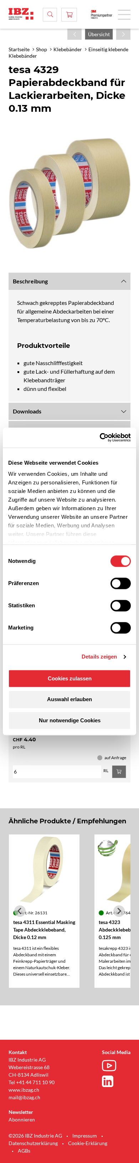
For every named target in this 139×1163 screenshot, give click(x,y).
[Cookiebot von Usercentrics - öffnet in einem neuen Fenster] (100, 437)
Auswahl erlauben (69, 700)
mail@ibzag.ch (24, 1097)
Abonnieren (22, 1119)
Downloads (27, 411)
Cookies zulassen (70, 678)
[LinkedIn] (111, 1081)
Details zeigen (99, 657)
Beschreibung (30, 281)
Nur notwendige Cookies (70, 720)
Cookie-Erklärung (87, 1143)
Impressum (84, 1136)
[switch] (120, 583)
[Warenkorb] (69, 14)
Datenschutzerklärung (33, 1143)
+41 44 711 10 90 (35, 1082)
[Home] (21, 14)
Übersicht (99, 34)
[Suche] (50, 14)
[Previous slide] (20, 911)
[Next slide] (119, 911)
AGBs (24, 1151)
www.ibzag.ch (24, 1090)
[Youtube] (111, 1066)
